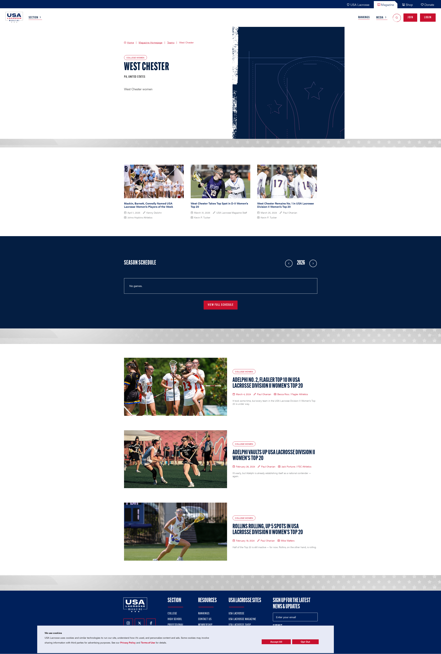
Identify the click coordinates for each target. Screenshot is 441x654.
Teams (171, 42)
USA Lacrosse (359, 4)
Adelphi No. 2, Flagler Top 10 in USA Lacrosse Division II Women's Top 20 (268, 383)
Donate (429, 4)
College (172, 613)
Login (428, 17)
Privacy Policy (128, 642)
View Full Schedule (220, 305)
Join (410, 17)
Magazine (387, 4)
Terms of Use (148, 642)
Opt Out (305, 641)
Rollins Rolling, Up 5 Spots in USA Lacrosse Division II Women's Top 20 (268, 530)
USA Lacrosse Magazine (242, 619)
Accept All (276, 641)
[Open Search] (397, 18)
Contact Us (205, 619)
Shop (409, 4)
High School (175, 619)
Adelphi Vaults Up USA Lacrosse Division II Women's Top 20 (274, 456)
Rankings (364, 17)
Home (130, 42)
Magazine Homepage (150, 42)
